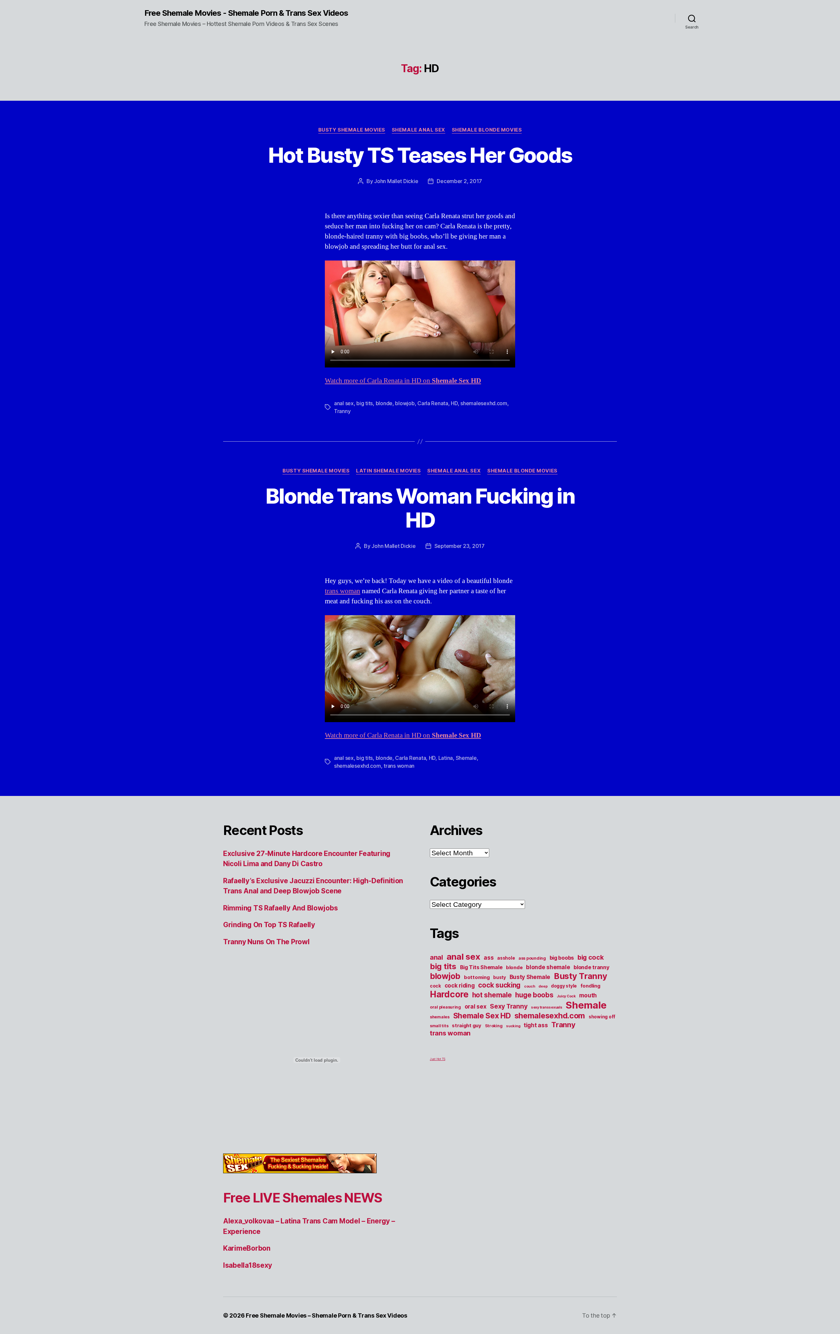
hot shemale (492, 995)
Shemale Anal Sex (418, 130)
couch (529, 986)
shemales (440, 1016)
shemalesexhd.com (483, 403)
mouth (588, 995)
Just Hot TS (437, 1059)
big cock (591, 957)
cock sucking (499, 985)
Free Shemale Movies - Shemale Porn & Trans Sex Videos (246, 13)
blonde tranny (591, 967)
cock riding (460, 985)
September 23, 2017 (459, 546)
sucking (513, 1026)
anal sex (344, 403)
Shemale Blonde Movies (487, 130)
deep (542, 986)
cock (435, 986)
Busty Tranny (580, 976)
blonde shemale (548, 967)
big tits (364, 403)
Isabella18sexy (247, 1265)
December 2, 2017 (459, 181)
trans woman (342, 591)
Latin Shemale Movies (388, 471)
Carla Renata (432, 403)
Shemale (466, 758)
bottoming (477, 977)
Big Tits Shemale (481, 967)
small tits (439, 1025)
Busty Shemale (530, 977)
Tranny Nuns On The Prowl (266, 942)
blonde (384, 403)
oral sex (476, 1006)
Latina (445, 758)
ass (489, 957)
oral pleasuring (445, 1007)
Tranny (342, 411)
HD (454, 403)
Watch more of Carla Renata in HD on (403, 380)
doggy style (564, 986)
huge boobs (534, 995)
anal (436, 957)
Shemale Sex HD (482, 1015)
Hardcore (449, 994)
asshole (506, 958)
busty (499, 977)
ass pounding (532, 958)
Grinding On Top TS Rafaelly (269, 925)
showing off (602, 1016)
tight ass (536, 1025)
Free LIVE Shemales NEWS (302, 1198)
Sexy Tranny (508, 1006)
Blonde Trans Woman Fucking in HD (420, 507)
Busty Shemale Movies (351, 130)
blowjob (404, 403)
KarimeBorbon (246, 1248)
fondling (590, 986)
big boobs (562, 957)
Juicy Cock (566, 996)
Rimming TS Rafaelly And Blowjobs (280, 908)
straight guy (466, 1026)
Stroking (494, 1025)
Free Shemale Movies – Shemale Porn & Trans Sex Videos (326, 1315)
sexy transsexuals (546, 1007)
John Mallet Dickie (396, 181)
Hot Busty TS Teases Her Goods (420, 155)
